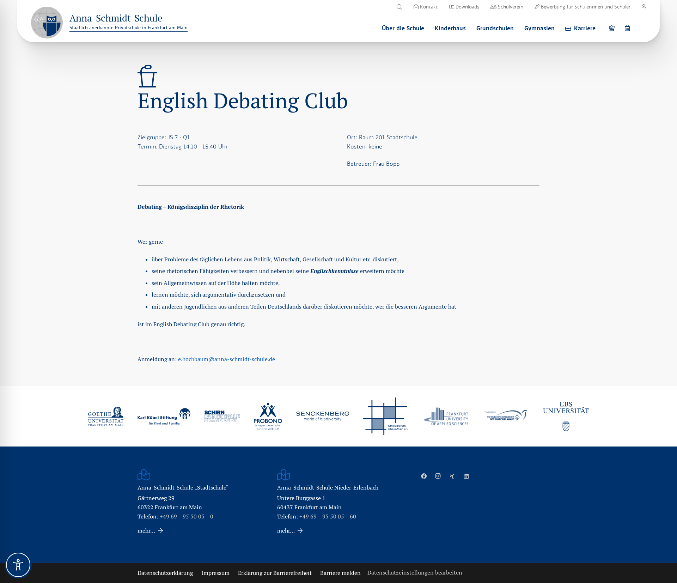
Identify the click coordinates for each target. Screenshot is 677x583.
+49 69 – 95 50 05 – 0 (186, 516)
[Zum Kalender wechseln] (628, 28)
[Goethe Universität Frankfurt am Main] (105, 416)
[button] (399, 7)
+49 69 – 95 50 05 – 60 (327, 516)
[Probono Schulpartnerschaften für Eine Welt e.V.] (268, 416)
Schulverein (509, 7)
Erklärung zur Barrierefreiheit (275, 573)
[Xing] (452, 476)
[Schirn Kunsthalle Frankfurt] (222, 416)
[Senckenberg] (322, 416)
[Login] (644, 7)
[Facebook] (424, 476)
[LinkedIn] (466, 476)
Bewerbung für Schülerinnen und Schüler (584, 7)
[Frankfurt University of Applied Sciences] (446, 416)
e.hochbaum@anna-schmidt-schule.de (226, 359)
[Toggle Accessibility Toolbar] (18, 565)
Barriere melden (340, 573)
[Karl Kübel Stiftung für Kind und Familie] (164, 416)
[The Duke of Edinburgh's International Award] (506, 416)
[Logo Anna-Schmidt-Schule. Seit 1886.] (47, 22)
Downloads (466, 7)
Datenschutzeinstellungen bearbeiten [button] (414, 572)
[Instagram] (438, 476)
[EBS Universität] (566, 416)
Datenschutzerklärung (165, 573)
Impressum (215, 573)
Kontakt (428, 7)
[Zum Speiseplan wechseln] (613, 28)
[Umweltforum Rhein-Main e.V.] (386, 416)
